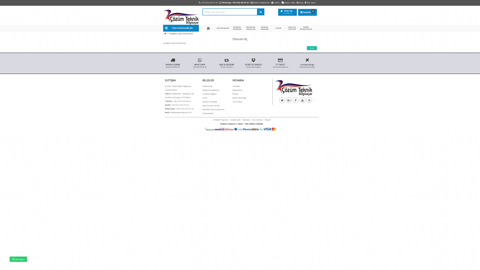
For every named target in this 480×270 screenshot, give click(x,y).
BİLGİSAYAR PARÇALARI (250, 28)
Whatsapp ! (19, 259)
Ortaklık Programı (220, 119)
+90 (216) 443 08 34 (178, 101)
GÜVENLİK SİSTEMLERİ (237, 28)
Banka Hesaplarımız (210, 90)
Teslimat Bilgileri (209, 94)
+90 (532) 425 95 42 (177, 105)
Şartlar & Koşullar (209, 101)
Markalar (246, 119)
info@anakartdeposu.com (181, 112)
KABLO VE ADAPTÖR (292, 28)
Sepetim (308, 11)
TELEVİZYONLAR (223, 28)
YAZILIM (278, 28)
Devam (311, 48)
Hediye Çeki (235, 119)
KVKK (204, 97)
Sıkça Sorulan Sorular (211, 105)
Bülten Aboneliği (239, 97)
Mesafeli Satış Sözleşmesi (213, 109)
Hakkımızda (207, 86)
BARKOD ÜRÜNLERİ (264, 28)
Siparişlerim (237, 90)
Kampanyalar (208, 113)
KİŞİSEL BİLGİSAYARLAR (306, 28)
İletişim (235, 94)
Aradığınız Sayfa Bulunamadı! (181, 33)
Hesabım (236, 86)
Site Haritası (257, 119)
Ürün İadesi (237, 101)
